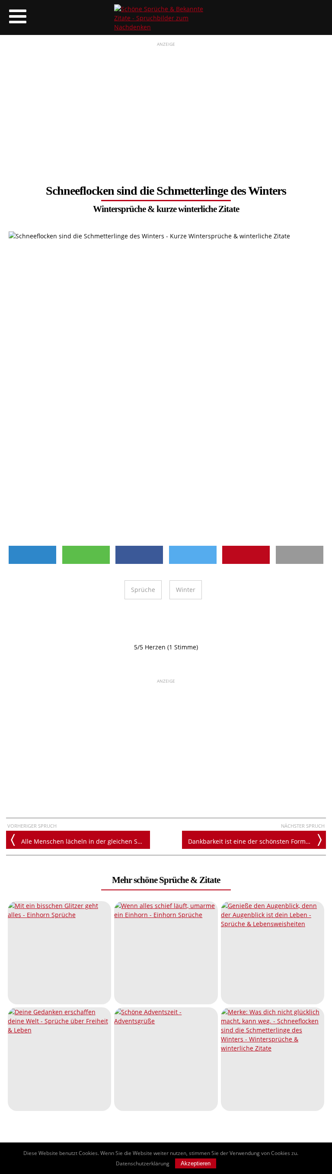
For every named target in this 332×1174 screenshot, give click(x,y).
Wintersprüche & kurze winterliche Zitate (166, 209)
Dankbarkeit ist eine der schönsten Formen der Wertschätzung (257, 841)
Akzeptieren (196, 1163)
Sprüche (143, 589)
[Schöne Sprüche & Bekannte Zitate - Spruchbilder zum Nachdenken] (166, 17)
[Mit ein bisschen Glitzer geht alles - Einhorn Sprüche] (59, 952)
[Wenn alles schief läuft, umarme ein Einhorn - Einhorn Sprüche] (165, 952)
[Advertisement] (166, 108)
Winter (185, 589)
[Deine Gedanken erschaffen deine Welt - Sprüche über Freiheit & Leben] (59, 1059)
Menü (17, 17)
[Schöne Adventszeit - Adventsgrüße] (165, 1059)
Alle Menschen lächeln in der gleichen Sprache (85, 841)
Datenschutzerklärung (142, 1163)
